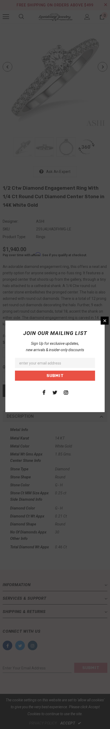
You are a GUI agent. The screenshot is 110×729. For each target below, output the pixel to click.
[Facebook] (44, 392)
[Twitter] (55, 392)
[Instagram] (66, 392)
